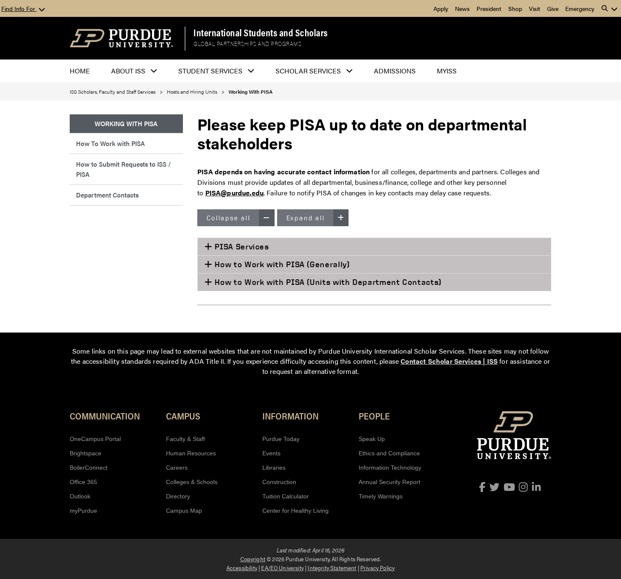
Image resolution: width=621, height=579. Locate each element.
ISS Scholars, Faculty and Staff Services (112, 91)
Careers (177, 467)
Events (271, 453)
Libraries (274, 467)
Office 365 (83, 482)
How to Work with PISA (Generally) (281, 264)
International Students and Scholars (260, 32)
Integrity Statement (332, 567)
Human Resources (191, 453)
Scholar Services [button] (308, 71)
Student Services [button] (210, 71)
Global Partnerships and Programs (247, 44)
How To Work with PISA (110, 143)
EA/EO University (282, 567)
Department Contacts (107, 195)
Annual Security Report (389, 482)
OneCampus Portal (95, 439)
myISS (447, 71)
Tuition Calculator (285, 496)
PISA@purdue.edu (234, 193)
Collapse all (229, 218)
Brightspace (85, 453)
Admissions (395, 71)
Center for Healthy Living (295, 510)
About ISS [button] (128, 71)
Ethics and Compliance (389, 453)
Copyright (252, 559)
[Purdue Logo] (121, 38)
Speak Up (372, 439)
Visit (534, 8)
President (489, 8)
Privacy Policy (377, 567)
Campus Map (184, 510)
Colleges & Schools (192, 482)
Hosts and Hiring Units (192, 91)
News (462, 8)
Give (552, 8)
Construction (279, 482)
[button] (609, 8)
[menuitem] (126, 123)
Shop (515, 8)
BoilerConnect (88, 467)
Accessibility (241, 567)
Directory (178, 496)
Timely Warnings (381, 496)
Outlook (80, 496)
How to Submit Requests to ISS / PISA (123, 169)
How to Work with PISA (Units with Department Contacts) (326, 282)
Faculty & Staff (185, 439)
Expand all (305, 218)
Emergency (579, 8)
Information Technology (390, 467)
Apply (440, 8)
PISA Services (240, 246)
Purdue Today (281, 439)
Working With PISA (250, 91)
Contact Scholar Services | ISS (449, 361)
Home (80, 71)
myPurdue (83, 510)
